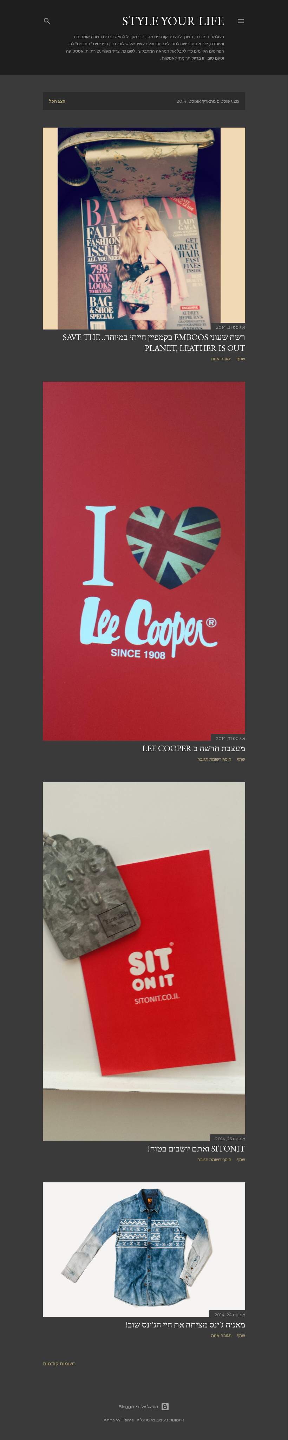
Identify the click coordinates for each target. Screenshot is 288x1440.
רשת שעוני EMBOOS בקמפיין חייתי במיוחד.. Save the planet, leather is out (154, 342)
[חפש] (47, 19)
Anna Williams (118, 1419)
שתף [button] (241, 358)
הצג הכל (57, 101)
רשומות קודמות (59, 1363)
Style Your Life (173, 21)
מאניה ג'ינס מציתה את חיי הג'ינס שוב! (185, 1324)
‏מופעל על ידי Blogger (138, 1406)
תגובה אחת (221, 358)
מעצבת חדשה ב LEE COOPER (193, 748)
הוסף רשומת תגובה (214, 759)
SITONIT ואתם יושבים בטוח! (196, 1148)
